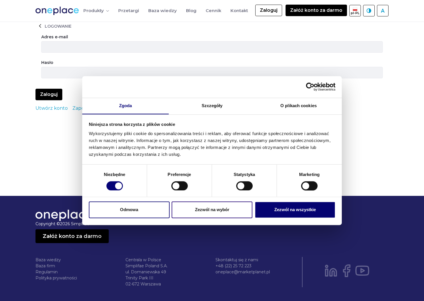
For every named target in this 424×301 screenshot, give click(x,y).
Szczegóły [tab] (212, 105)
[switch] (179, 185)
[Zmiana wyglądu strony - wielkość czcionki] (383, 10)
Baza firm (45, 265)
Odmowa (129, 209)
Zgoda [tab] (125, 105)
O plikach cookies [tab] (298, 105)
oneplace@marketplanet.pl (242, 272)
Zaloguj (268, 10)
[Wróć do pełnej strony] (40, 26)
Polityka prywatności (56, 278)
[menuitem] (96, 11)
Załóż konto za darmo (316, 10)
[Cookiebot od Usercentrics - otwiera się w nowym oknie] (310, 86)
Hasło (47, 62)
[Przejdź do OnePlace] (58, 11)
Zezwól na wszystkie (295, 209)
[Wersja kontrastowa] (369, 10)
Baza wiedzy (48, 259)
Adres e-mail (54, 36)
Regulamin (46, 272)
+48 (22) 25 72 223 (233, 265)
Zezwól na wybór (212, 209)
